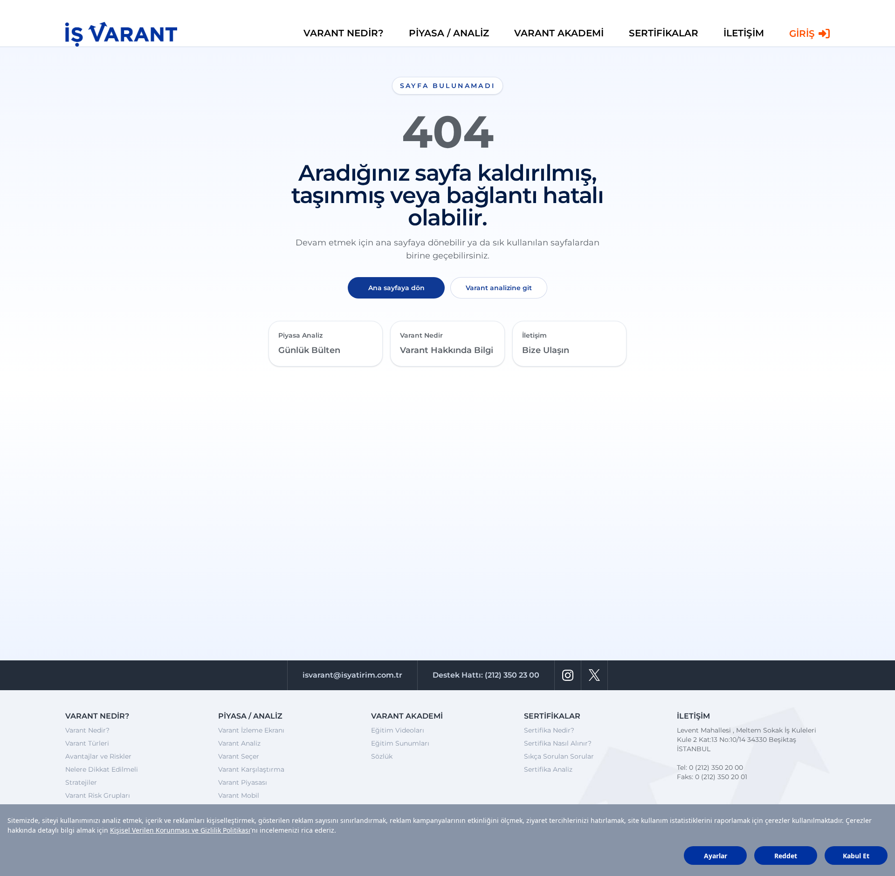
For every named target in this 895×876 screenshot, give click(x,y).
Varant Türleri (87, 743)
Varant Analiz (239, 743)
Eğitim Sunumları (400, 743)
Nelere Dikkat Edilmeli (101, 769)
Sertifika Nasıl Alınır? (558, 743)
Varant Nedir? (87, 730)
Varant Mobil (238, 795)
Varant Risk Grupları (97, 795)
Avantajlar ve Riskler (98, 756)
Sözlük (381, 756)
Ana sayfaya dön (396, 288)
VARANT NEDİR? (343, 33)
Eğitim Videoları (397, 730)
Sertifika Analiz (548, 769)
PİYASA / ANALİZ (449, 33)
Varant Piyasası (242, 782)
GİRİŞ (802, 33)
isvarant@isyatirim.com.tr (352, 675)
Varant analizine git (499, 288)
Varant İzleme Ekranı (251, 730)
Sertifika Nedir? (549, 730)
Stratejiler (81, 782)
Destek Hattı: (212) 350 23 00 (486, 675)
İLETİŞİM (743, 33)
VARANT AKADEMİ (559, 33)
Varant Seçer (238, 756)
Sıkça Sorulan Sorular (559, 756)
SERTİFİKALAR (663, 33)
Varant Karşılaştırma (251, 769)
